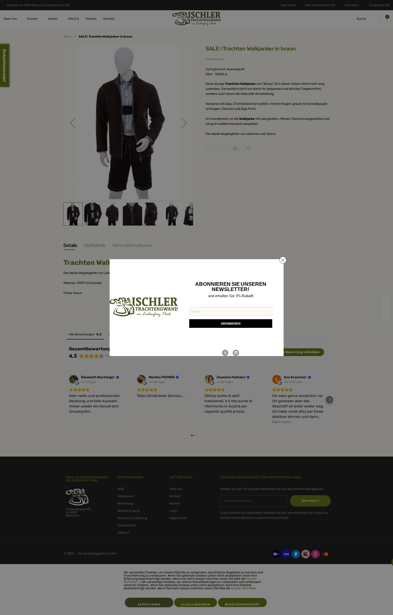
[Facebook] (225, 353)
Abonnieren (230, 323)
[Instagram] (236, 353)
